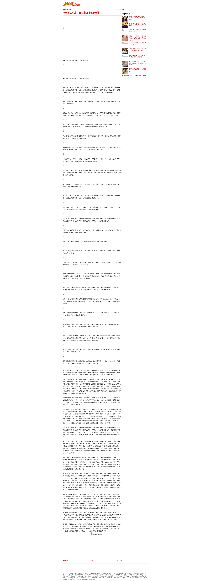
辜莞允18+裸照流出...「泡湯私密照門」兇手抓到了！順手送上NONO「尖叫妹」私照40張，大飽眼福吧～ (137, 38)
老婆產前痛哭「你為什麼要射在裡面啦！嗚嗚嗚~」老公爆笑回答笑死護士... (137, 63)
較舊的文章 (119, 560)
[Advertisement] (92, 21)
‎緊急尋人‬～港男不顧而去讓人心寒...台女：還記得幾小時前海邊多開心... (137, 18)
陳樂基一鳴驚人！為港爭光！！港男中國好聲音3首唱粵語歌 (137, 56)
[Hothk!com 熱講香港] (71, 6)
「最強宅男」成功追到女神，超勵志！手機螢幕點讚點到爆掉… (137, 49)
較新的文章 (65, 560)
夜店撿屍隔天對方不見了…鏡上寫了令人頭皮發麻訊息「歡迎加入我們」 (137, 70)
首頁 (92, 560)
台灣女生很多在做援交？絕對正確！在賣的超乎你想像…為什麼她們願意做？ (137, 24)
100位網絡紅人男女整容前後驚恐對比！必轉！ (134, 75)
